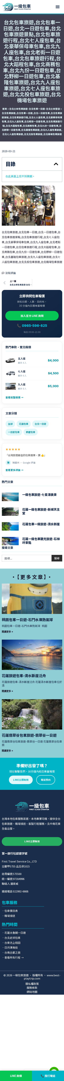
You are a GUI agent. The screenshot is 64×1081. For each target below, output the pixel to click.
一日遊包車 (14, 432)
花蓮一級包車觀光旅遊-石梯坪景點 (41, 540)
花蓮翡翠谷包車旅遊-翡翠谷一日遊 (29, 735)
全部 (10, 424)
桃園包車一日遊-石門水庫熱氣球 (27, 619)
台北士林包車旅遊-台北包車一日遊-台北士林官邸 (34, 108)
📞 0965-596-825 (32, 326)
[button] (57, 6)
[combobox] (27, 558)
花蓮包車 (23, 424)
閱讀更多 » (7, 631)
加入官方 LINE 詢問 (32, 316)
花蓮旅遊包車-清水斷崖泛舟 (24, 675)
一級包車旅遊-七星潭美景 (39, 494)
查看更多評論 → (14, 470)
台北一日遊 (40, 424)
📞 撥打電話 (48, 1076)
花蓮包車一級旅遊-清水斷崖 (41, 524)
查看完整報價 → (14, 397)
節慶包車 (30, 432)
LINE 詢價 (16, 1076)
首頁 (4, 108)
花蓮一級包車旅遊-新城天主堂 (41, 511)
